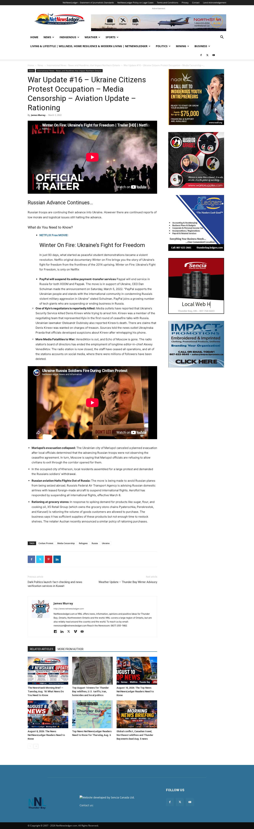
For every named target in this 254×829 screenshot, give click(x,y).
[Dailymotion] (57, 632)
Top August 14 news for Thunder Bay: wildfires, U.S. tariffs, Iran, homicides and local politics (90, 691)
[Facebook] (201, 55)
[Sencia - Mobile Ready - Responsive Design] (196, 286)
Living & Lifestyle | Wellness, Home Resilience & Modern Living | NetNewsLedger (88, 46)
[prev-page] (30, 746)
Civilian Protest (45, 543)
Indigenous (68, 37)
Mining (181, 46)
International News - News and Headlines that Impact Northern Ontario (83, 65)
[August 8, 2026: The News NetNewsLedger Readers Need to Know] (48, 714)
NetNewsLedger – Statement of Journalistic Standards (88, 2)
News (47, 37)
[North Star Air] (158, 22)
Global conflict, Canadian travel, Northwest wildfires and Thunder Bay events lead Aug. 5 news (135, 735)
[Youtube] (213, 55)
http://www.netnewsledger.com (69, 608)
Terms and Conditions (167, 2)
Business (200, 46)
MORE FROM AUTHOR (70, 649)
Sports (110, 37)
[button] (221, 37)
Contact (196, 2)
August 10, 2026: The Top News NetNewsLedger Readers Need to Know (135, 691)
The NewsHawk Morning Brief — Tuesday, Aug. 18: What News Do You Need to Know (46, 691)
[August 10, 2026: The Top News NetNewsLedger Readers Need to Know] (137, 671)
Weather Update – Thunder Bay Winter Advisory (128, 582)
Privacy (185, 2)
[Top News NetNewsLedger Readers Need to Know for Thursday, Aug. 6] (92, 714)
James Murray (38, 115)
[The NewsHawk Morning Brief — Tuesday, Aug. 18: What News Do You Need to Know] (48, 671)
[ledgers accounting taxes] (196, 223)
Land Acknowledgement (214, 2)
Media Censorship (66, 543)
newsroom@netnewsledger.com (114, 805)
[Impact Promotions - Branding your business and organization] (196, 344)
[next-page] (36, 746)
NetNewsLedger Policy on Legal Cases (135, 2)
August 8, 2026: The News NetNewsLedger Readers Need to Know (46, 735)
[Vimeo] (77, 632)
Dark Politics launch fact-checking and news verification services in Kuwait (55, 584)
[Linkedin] (57, 559)
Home (34, 37)
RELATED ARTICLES (41, 649)
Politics (162, 46)
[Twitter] (207, 55)
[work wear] (196, 160)
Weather (91, 37)
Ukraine (106, 543)
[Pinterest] (48, 559)
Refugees (83, 543)
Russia (95, 543)
